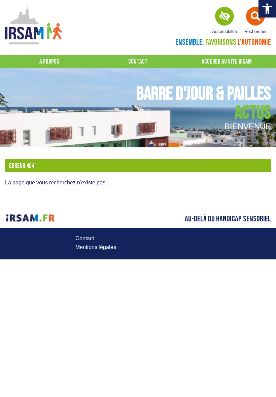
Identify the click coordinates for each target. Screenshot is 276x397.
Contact (138, 62)
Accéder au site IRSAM (227, 62)
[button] (267, 8)
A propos (49, 62)
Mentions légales (95, 247)
